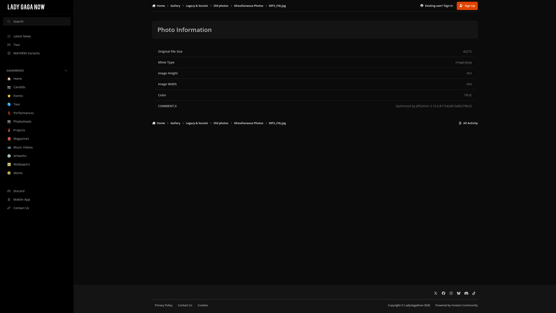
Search (18, 21)
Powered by (456, 305)
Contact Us (185, 305)
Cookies (203, 305)
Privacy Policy (163, 305)
